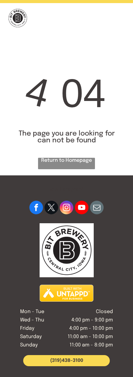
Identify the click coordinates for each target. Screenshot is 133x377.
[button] (120, 18)
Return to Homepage (66, 160)
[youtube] (81, 208)
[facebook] (36, 208)
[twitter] (51, 208)
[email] (97, 208)
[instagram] (66, 208)
